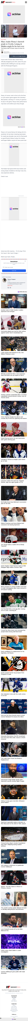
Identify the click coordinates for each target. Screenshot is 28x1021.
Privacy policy (14, 1009)
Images (14, 999)
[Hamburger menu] (26, 2)
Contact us (14, 1011)
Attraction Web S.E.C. (12, 993)
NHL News (14, 997)
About (14, 1005)
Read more (10, 285)
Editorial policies (14, 1010)
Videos (14, 998)
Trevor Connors (6, 51)
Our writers (14, 1006)
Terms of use (14, 1007)
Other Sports (14, 1001)
